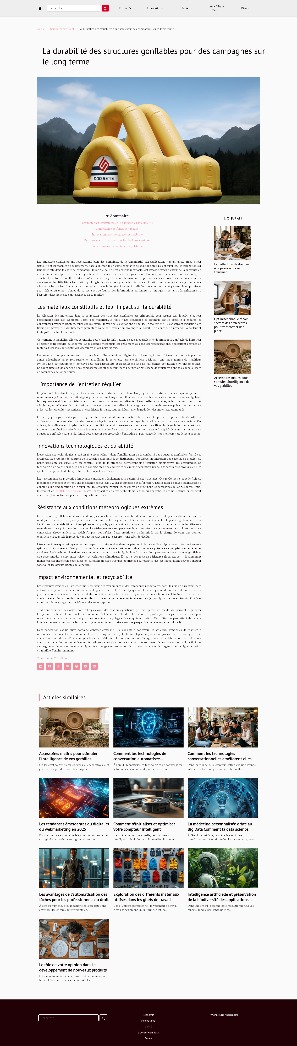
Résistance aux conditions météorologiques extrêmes (117, 240)
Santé (185, 8)
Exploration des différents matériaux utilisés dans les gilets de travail (146, 897)
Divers (245, 8)
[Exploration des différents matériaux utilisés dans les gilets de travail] (148, 868)
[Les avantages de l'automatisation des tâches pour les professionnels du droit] (74, 868)
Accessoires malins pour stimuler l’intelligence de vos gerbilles (232, 381)
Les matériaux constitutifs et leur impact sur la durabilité (117, 223)
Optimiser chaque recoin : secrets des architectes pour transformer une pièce (232, 325)
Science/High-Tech (215, 8)
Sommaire (119, 216)
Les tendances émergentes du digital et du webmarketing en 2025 (74, 826)
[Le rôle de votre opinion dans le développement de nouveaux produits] (74, 938)
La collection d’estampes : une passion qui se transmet (232, 268)
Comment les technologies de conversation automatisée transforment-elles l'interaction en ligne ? (144, 761)
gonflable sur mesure (68, 491)
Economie (125, 8)
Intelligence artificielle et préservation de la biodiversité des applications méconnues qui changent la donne (222, 899)
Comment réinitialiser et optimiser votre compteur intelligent (144, 826)
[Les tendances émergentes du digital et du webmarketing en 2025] (74, 797)
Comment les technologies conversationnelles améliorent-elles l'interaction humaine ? (219, 759)
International (155, 8)
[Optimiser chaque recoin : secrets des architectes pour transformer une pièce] (232, 297)
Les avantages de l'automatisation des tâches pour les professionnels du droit (74, 897)
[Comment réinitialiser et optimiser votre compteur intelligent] (148, 797)
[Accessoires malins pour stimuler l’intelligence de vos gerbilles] (232, 356)
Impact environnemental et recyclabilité (117, 246)
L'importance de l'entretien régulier (117, 229)
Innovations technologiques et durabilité (117, 234)
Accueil (41, 29)
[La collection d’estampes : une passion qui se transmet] (232, 243)
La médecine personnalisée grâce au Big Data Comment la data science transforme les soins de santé (220, 829)
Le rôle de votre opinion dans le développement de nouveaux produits (73, 967)
